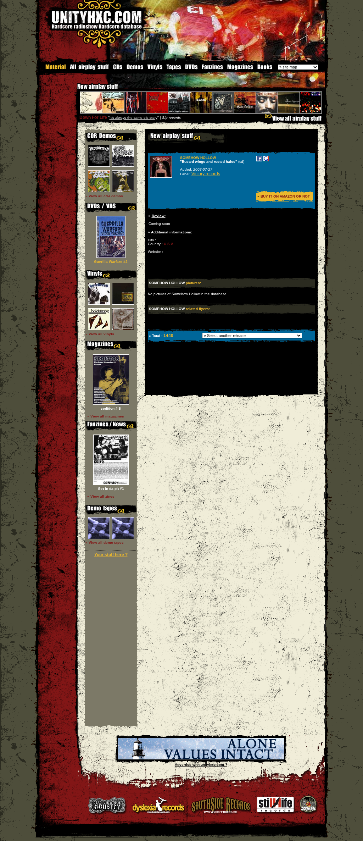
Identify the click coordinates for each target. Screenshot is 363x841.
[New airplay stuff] (74, 90)
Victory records (205, 173)
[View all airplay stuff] (294, 120)
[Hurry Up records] (201, 758)
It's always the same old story (133, 118)
